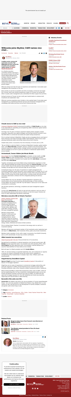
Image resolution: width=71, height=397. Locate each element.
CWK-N (15, 126)
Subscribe (63, 23)
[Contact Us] (62, 28)
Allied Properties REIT (7, 239)
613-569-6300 (65, 387)
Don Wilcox (8, 56)
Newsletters (41, 23)
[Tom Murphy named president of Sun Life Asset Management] (5, 331)
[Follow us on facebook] (57, 28)
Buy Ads (67, 28)
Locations (16, 28)
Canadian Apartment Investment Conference (57, 41)
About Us (21, 395)
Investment (24, 331)
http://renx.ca (20, 341)
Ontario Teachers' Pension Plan (35, 292)
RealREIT (51, 48)
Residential (33, 28)
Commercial (25, 28)
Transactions (42, 28)
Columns (55, 23)
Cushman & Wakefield (7, 126)
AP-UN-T (16, 239)
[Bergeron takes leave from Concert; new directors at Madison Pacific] (5, 323)
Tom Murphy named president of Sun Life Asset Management (25, 329)
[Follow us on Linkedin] (59, 28)
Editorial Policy (35, 395)
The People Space (6, 32)
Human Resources (16, 292)
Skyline (26, 292)
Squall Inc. (67, 391)
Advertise (26, 23)
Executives (10, 53)
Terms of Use (43, 395)
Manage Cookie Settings (14, 387)
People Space (19, 324)
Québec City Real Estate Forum (57, 66)
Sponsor (33, 23)
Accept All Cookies (14, 384)
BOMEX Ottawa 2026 (54, 60)
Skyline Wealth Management (8, 68)
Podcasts (49, 23)
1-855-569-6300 (65, 385)
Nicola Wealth (5, 156)
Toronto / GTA (30, 331)
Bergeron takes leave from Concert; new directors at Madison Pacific (27, 321)
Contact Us (49, 395)
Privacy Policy (27, 395)
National (16, 53)
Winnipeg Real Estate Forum (56, 54)
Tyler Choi (13, 331)
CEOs (22, 292)
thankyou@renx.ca (65, 388)
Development (50, 28)
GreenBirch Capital (29, 261)
